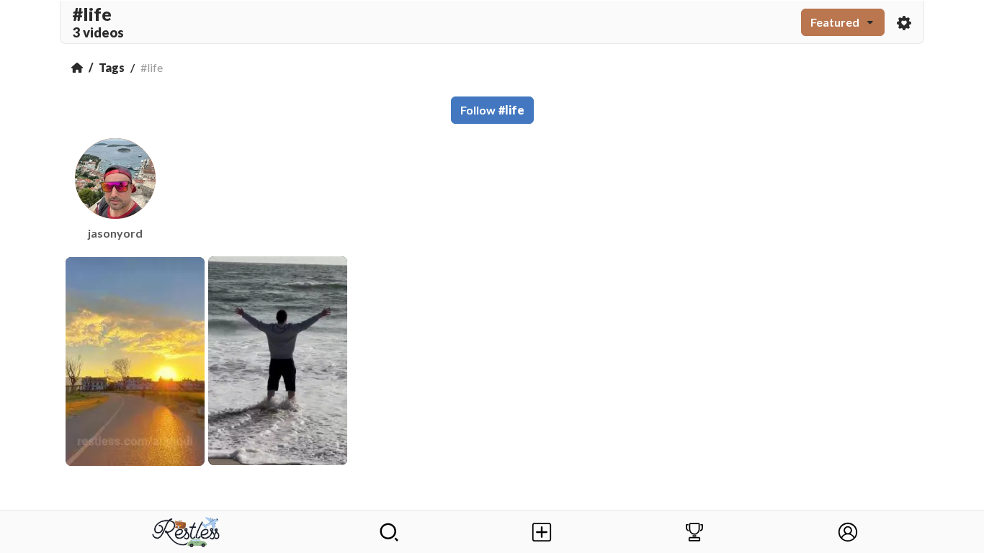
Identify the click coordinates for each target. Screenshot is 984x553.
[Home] (77, 67)
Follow (492, 110)
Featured (834, 22)
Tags (112, 67)
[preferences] (904, 22)
